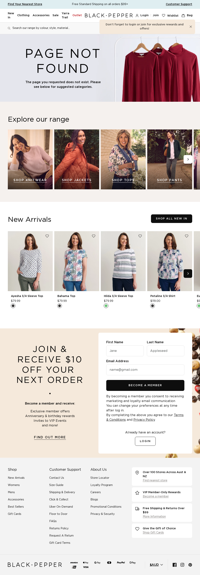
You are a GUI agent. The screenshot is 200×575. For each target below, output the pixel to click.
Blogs (94, 499)
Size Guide (56, 485)
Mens (11, 492)
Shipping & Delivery (62, 492)
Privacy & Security (102, 514)
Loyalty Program (101, 485)
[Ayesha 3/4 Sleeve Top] (30, 261)
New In (11, 15)
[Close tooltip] (191, 27)
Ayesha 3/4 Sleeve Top (27, 296)
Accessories (41, 15)
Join (156, 15)
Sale (56, 15)
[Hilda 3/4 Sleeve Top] (123, 261)
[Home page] (109, 15)
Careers (95, 492)
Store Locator (99, 478)
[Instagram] (182, 565)
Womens (14, 485)
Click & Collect (58, 499)
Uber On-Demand (61, 506)
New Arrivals (16, 478)
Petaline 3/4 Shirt (162, 296)
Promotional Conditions (105, 506)
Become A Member (145, 385)
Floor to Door (58, 514)
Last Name (155, 342)
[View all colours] (13, 306)
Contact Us (56, 478)
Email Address (117, 361)
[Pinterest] (190, 565)
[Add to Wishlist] (47, 236)
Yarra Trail (65, 15)
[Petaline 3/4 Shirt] (169, 261)
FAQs (53, 521)
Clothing (23, 15)
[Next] (188, 159)
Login (144, 15)
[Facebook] (175, 565)
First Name (114, 342)
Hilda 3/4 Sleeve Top (118, 296)
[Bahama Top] (76, 261)
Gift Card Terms (59, 543)
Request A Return (61, 535)
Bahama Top (66, 296)
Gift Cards (14, 514)
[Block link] (30, 159)
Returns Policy (59, 528)
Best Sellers (16, 506)
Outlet (77, 15)
